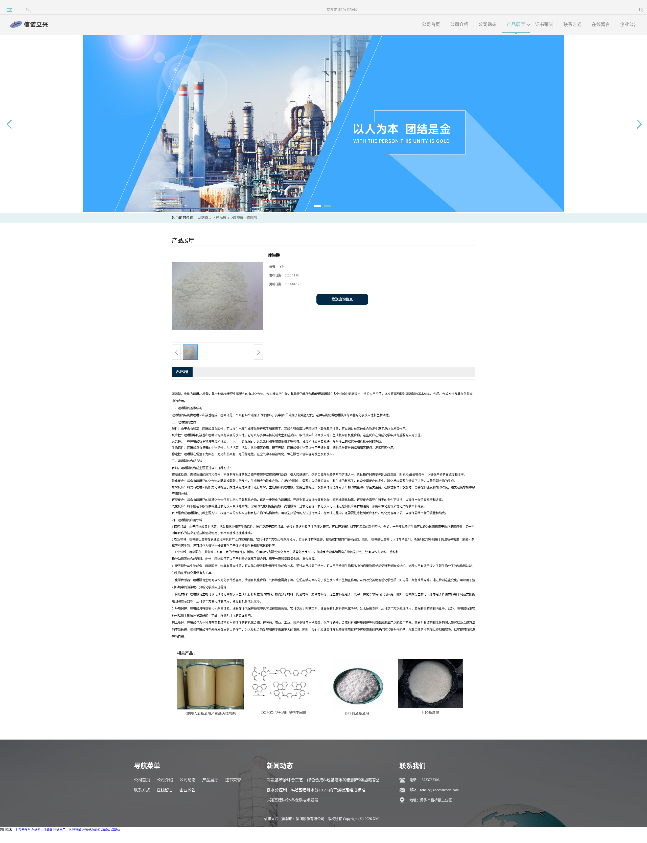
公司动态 (487, 24)
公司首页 (431, 24)
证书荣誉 (544, 24)
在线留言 (601, 24)
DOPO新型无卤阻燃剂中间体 (283, 713)
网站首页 (205, 218)
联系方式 (572, 24)
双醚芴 (115, 829)
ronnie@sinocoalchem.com (439, 790)
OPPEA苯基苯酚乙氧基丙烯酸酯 (211, 714)
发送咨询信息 (342, 299)
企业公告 (629, 24)
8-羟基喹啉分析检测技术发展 (292, 800)
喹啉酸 (238, 218)
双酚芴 (105, 829)
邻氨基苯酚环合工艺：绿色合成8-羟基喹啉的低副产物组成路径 (323, 780)
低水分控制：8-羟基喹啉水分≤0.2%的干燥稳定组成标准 (316, 790)
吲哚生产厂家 (62, 829)
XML (377, 819)
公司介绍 (459, 24)
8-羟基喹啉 (430, 713)
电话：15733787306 (424, 780)
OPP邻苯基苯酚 (357, 714)
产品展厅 (516, 24)
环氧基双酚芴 (91, 829)
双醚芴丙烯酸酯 (42, 829)
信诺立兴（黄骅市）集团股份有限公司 (294, 819)
